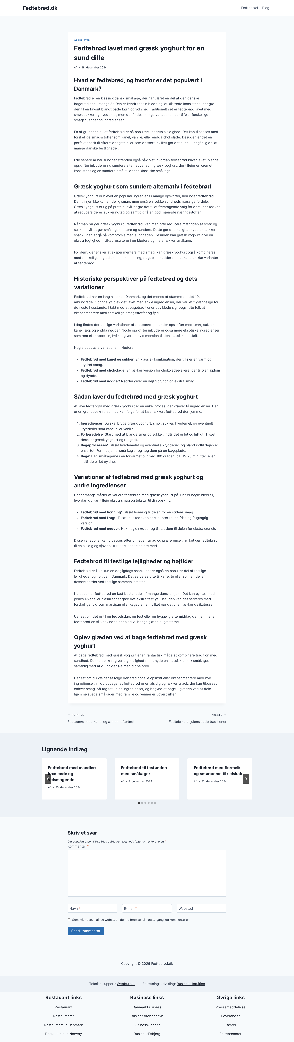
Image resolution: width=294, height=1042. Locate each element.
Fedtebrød (249, 8)
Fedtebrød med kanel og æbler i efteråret (101, 718)
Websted (186, 909)
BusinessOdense (146, 1025)
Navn (75, 909)
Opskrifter (82, 40)
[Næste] (246, 779)
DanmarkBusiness (147, 1007)
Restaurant (63, 1007)
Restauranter (63, 1016)
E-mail (130, 909)
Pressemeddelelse (230, 1007)
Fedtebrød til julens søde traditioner (197, 718)
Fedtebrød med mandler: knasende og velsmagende (72, 773)
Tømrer (230, 1025)
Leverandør (230, 1016)
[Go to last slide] (48, 779)
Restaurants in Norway (63, 1034)
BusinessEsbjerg (147, 1034)
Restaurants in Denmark (63, 1025)
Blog (265, 8)
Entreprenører (230, 1034)
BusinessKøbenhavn (147, 1016)
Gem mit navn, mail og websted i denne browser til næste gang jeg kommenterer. (131, 920)
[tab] (139, 803)
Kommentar (78, 846)
